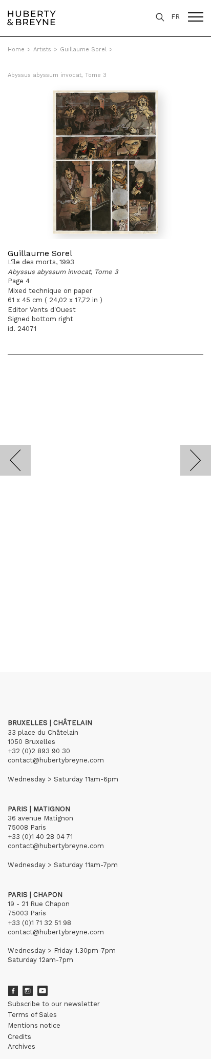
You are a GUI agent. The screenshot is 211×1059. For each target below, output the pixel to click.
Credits (19, 1037)
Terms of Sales (32, 1014)
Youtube (42, 991)
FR (175, 17)
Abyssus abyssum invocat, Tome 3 (57, 75)
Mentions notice (34, 1025)
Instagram (28, 991)
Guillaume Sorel (83, 49)
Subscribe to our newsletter (54, 1004)
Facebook (13, 991)
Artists (42, 49)
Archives (21, 1046)
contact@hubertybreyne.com (56, 760)
